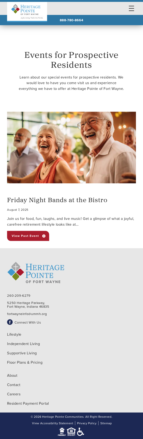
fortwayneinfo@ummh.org (27, 313)
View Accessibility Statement (52, 423)
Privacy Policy (87, 423)
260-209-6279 (18, 295)
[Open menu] (131, 8)
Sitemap (106, 423)
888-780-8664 (71, 20)
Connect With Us (28, 322)
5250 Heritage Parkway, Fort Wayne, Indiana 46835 (28, 304)
